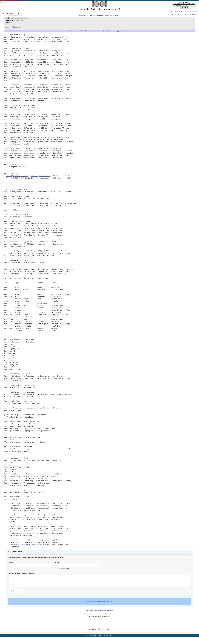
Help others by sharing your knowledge (116, 31)
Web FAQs (91, 15)
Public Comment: (22, 573)
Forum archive (114, 15)
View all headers (12, 27)
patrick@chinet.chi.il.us (17, 176)
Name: (11, 562)
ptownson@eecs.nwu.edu (40, 176)
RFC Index (106, 15)
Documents (98, 15)
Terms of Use (109, 635)
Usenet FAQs (83, 15)
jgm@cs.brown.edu (27, 544)
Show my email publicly (63, 568)
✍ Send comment (17, 591)
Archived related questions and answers (99, 601)
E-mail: (57, 562)
